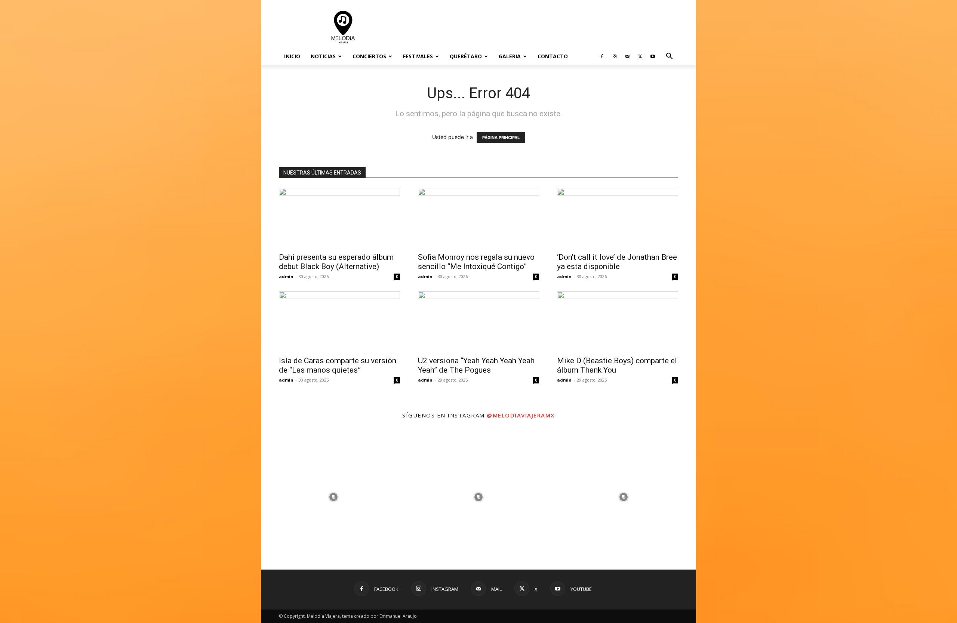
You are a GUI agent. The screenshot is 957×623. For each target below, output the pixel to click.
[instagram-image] (333, 497)
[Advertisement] (542, 27)
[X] (640, 56)
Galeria (510, 56)
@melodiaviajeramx (521, 415)
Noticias (323, 56)
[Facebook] (601, 56)
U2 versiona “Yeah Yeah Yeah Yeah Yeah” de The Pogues (476, 365)
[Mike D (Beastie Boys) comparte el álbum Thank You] (617, 321)
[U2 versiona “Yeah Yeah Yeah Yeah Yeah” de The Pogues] (478, 321)
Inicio (292, 56)
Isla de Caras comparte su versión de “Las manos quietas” (337, 365)
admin (286, 276)
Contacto (553, 56)
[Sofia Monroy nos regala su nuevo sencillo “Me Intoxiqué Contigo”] (478, 218)
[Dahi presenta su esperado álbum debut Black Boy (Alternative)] (339, 218)
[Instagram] (614, 56)
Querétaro (466, 56)
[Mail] (627, 56)
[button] (669, 57)
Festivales (418, 56)
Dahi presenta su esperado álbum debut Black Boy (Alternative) (336, 262)
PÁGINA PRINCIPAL (501, 137)
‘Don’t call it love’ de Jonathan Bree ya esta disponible (617, 262)
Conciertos (369, 56)
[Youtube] (652, 56)
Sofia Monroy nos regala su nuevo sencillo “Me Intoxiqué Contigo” (476, 262)
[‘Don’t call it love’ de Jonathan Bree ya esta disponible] (617, 218)
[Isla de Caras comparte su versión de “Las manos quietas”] (339, 321)
